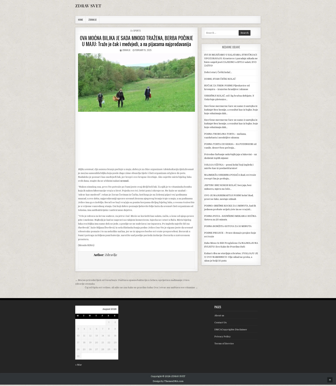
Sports (137, 30)
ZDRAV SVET (88, 5)
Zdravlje (126, 50)
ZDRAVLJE (92, 19)
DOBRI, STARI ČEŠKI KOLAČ (220, 79)
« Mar (78, 364)
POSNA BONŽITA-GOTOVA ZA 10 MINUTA (227, 226)
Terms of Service (224, 343)
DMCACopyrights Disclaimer (230, 329)
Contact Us (220, 322)
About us (219, 315)
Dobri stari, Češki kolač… (218, 72)
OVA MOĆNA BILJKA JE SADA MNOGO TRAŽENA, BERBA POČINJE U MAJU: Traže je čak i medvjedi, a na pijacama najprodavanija (136, 40)
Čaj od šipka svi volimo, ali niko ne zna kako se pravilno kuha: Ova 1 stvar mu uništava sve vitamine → (141, 287)
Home (80, 19)
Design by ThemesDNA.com (168, 381)
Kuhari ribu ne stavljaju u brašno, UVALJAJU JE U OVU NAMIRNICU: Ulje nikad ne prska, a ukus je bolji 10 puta (231, 257)
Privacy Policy (222, 336)
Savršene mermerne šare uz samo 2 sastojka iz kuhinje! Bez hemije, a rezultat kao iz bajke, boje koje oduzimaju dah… (231, 110)
